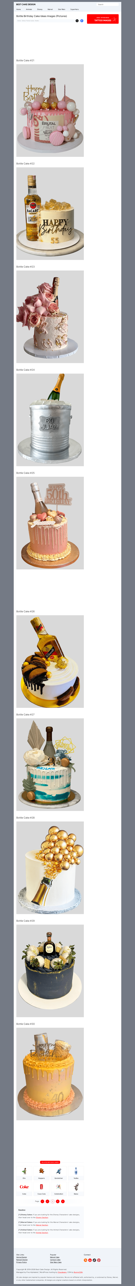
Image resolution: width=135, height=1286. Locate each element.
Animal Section (42, 1233)
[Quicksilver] (59, 1175)
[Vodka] (76, 1175)
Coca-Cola (41, 1194)
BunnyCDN (78, 1272)
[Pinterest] (99, 1261)
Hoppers (41, 1178)
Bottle (37, 20)
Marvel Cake (54, 1257)
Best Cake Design (25, 4)
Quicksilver (59, 1178)
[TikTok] (94, 1261)
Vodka (76, 1178)
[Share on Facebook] (81, 22)
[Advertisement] (50, 40)
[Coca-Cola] (41, 1191)
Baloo (76, 1194)
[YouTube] (90, 1261)
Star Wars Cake (55, 1262)
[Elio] (24, 1175)
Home (19, 20)
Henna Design (21, 1257)
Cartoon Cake (55, 1260)
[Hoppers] (41, 1175)
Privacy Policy (21, 1262)
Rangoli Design (22, 1260)
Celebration (58, 1194)
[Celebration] (59, 1191)
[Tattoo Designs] (103, 21)
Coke (24, 1194)
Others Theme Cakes (28, 20)
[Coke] (24, 1191)
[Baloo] (76, 1191)
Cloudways (62, 1272)
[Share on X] (77, 22)
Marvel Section (42, 1225)
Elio (24, 1178)
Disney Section (42, 1217)
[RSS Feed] (85, 1261)
